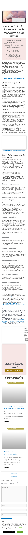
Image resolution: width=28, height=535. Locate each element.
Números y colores (13, 57)
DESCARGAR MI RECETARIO (14, 370)
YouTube (14, 297)
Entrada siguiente (14, 476)
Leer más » (6, 421)
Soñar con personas (13, 47)
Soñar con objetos (12, 51)
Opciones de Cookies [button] (9, 531)
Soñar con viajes (12, 54)
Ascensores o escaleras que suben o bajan (14, 49)
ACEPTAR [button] (20, 531)
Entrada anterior (14, 473)
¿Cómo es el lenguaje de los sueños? (13, 43)
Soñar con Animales (13, 58)
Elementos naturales (13, 55)
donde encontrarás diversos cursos (13, 321)
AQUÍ (20, 527)
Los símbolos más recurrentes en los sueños (14, 45)
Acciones (10, 53)
